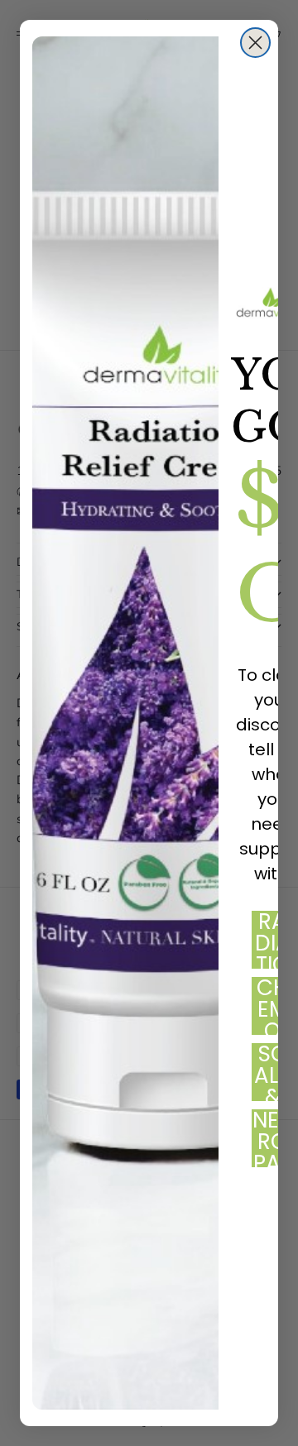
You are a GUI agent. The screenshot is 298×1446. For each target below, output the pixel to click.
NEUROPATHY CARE (272, 1138)
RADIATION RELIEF (272, 940)
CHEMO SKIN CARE (272, 1006)
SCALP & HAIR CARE (272, 1072)
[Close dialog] (255, 42)
